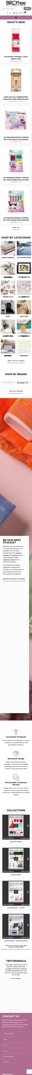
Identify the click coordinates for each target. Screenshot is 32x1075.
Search (27, 8)
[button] (2, 383)
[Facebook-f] (7, 13)
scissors (14, 555)
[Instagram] (9, 13)
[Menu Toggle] (16, 17)
